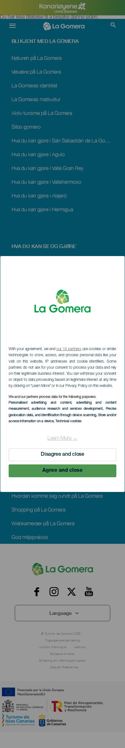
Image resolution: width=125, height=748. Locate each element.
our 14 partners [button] (68, 349)
